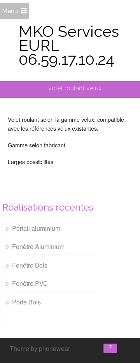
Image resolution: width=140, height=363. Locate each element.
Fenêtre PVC (30, 283)
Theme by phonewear (40, 348)
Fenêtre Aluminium (38, 246)
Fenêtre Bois (29, 265)
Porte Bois (26, 301)
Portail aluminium (36, 228)
